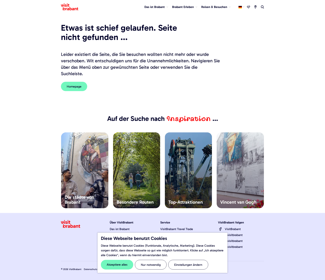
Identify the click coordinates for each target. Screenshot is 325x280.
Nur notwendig (151, 265)
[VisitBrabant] (220, 229)
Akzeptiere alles (117, 264)
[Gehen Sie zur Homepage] (71, 6)
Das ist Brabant (119, 229)
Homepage (74, 86)
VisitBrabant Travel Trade (176, 229)
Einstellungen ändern (188, 265)
